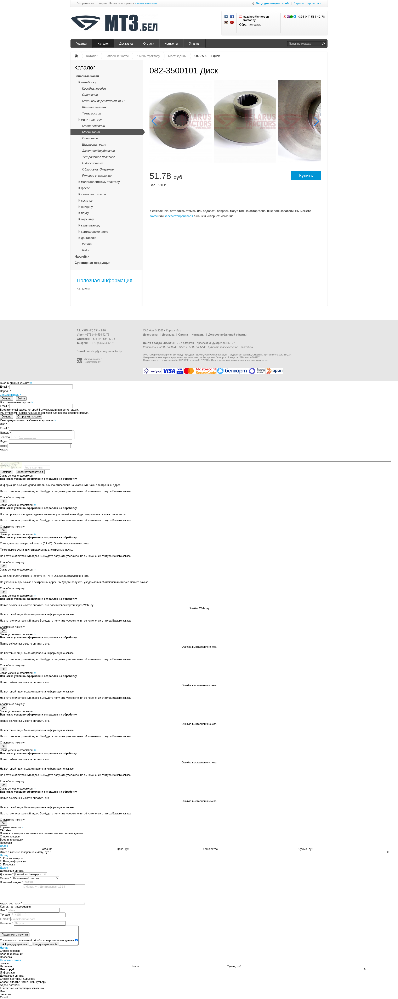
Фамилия (6, 923)
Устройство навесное (98, 157)
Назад (4, 855)
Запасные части (87, 76)
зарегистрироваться (178, 216)
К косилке (85, 200)
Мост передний (93, 126)
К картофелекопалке (93, 231)
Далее (4, 845)
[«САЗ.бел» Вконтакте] (226, 17)
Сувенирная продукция (92, 262)
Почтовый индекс (11, 882)
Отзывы (194, 43)
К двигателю (87, 238)
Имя (3, 424)
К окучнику (86, 219)
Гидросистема (92, 163)
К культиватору (89, 225)
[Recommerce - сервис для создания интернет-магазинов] (79, 362)
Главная (81, 43)
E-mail (5, 919)
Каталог (103, 43)
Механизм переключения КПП (103, 101)
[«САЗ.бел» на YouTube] (232, 22)
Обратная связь (250, 24)
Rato (85, 250)
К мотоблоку (87, 82)
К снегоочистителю (92, 194)
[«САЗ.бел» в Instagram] (226, 22)
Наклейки (82, 256)
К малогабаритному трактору (99, 182)
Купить (306, 175)
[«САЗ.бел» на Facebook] (232, 17)
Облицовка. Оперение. (98, 169)
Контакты (171, 43)
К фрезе (84, 188)
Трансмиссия (91, 113)
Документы (150, 334)
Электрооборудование (98, 150)
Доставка (126, 43)
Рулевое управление (97, 175)
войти (153, 216)
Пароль (5, 391)
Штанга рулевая (94, 107)
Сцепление (90, 94)
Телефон (5, 437)
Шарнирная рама (94, 144)
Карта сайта (173, 330)
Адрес (4, 449)
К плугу (83, 213)
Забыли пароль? (10, 394)
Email (4, 386)
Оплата (148, 43)
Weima (87, 244)
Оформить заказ (10, 960)
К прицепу (85, 206)
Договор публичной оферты (227, 334)
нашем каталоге (146, 3)
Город (3, 445)
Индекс (4, 441)
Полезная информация (104, 280)
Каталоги (83, 288)
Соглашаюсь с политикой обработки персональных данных (37, 940)
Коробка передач (94, 88)
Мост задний (91, 132)
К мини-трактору (90, 119)
